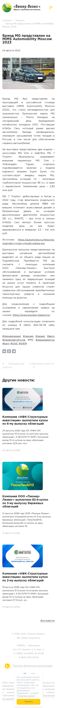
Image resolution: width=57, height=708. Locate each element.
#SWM (23, 344)
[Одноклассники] (9, 351)
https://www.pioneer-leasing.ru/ (31, 315)
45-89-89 (28, 653)
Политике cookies (26, 696)
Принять (29, 702)
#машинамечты (45, 340)
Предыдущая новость (13, 365)
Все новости (48, 621)
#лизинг (40, 336)
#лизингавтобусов (13, 340)
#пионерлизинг (11, 336)
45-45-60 (39, 653)
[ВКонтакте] (4, 351)
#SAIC (14, 344)
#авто (51, 336)
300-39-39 (32, 657)
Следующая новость (41, 365)
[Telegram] (14, 351)
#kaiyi (6, 344)
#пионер (28, 336)
